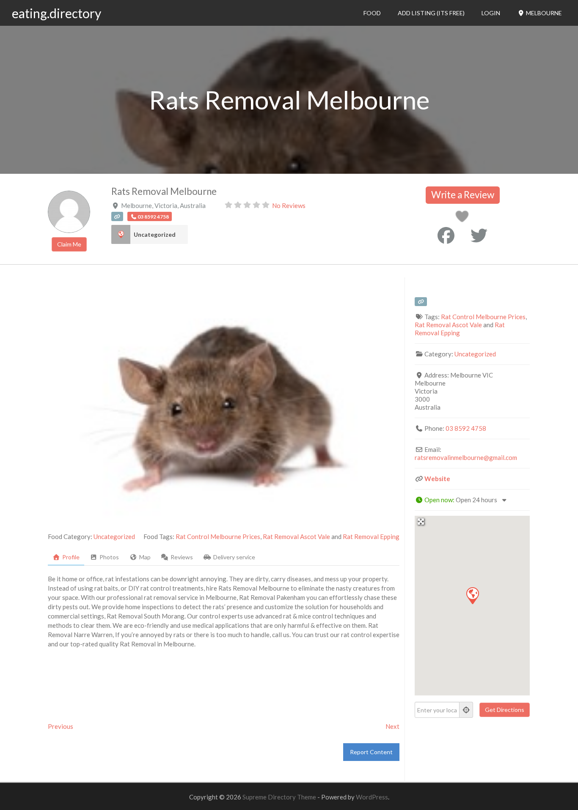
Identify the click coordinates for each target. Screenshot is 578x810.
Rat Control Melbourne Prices (218, 536)
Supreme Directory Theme (279, 797)
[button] (472, 595)
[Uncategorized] (120, 234)
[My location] (466, 710)
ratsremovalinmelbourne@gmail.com (466, 457)
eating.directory (56, 13)
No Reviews (289, 205)
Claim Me (69, 244)
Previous (60, 726)
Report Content (371, 751)
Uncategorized (155, 234)
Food (372, 12)
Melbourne (543, 12)
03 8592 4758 (466, 428)
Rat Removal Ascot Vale (296, 536)
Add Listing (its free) (431, 12)
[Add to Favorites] (463, 218)
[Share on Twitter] (479, 235)
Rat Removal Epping (371, 536)
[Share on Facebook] (446, 235)
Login (491, 12)
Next (392, 726)
